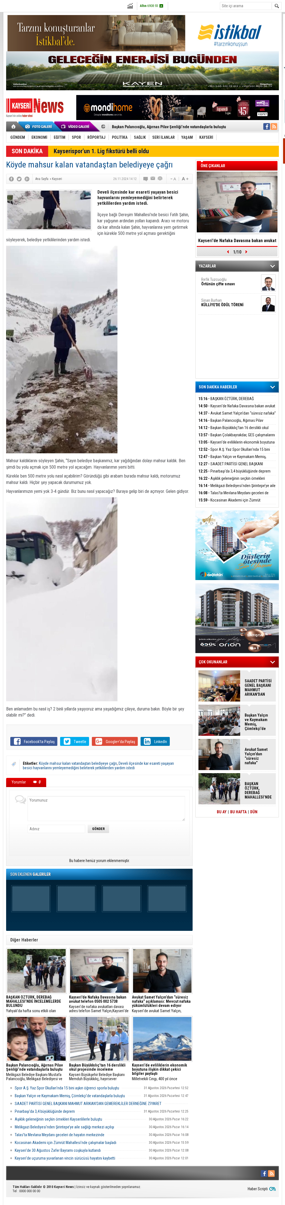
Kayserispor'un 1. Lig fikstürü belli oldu (101, 151)
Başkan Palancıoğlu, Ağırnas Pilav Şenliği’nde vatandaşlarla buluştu (230, 423)
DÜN (253, 812)
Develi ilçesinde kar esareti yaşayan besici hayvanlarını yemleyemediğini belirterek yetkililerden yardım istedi (98, 765)
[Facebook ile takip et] (266, 126)
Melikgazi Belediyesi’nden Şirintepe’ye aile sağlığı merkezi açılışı (64, 1127)
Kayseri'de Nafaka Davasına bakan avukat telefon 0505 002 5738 (236, 409)
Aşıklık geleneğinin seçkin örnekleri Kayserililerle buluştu (58, 1119)
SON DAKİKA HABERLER (218, 387)
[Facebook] (11, 178)
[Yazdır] (160, 178)
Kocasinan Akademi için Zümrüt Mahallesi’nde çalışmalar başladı (65, 1142)
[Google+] (27, 178)
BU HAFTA (238, 812)
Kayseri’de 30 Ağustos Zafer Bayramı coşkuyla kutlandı (58, 1150)
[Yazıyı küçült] (172, 178)
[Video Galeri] (76, 126)
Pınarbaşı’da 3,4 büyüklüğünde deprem (45, 1111)
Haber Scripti (258, 1189)
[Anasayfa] (13, 126)
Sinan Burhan (222, 302)
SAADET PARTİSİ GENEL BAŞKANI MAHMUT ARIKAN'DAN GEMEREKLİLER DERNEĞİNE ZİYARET (88, 1103)
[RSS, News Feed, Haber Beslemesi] (274, 126)
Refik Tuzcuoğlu (218, 281)
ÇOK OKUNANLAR (213, 662)
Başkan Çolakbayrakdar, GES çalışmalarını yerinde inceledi (236, 438)
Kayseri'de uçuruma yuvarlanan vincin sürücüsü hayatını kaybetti (65, 1158)
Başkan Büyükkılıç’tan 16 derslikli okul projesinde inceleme (162, 127)
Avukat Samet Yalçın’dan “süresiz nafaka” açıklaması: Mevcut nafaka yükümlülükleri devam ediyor (257, 756)
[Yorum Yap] (145, 178)
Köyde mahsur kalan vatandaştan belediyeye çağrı (78, 763)
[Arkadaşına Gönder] (153, 178)
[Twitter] (19, 178)
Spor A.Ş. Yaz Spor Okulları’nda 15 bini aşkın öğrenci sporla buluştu (67, 1088)
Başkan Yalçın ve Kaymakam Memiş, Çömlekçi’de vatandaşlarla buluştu (70, 1096)
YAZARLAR (207, 266)
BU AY (222, 812)
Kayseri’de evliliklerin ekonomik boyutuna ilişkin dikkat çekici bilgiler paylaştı (236, 445)
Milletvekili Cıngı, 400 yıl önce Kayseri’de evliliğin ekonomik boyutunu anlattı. (162, 1072)
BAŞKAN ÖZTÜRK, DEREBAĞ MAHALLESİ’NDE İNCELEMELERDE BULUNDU (232, 401)
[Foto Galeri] (39, 126)
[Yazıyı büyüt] (185, 178)
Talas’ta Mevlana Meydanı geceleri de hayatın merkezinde (59, 1135)
